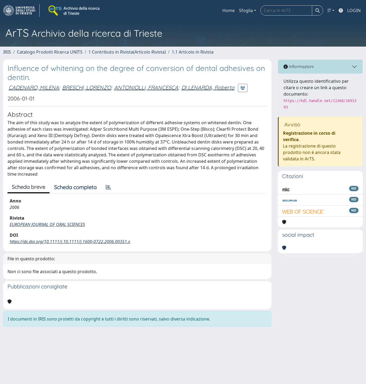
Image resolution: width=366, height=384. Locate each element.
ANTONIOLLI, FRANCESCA (146, 87)
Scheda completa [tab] (75, 187)
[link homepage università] (74, 10)
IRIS (7, 52)
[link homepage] (21, 10)
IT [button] (329, 10)
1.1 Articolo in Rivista (193, 52)
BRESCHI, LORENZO (86, 87)
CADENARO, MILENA (34, 87)
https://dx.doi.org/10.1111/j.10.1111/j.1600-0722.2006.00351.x (70, 241)
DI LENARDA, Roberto (207, 87)
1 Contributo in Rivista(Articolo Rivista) (127, 52)
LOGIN (354, 10)
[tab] (108, 187)
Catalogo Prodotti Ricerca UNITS (50, 52)
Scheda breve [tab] (28, 186)
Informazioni (300, 66)
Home (228, 10)
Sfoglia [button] (246, 10)
